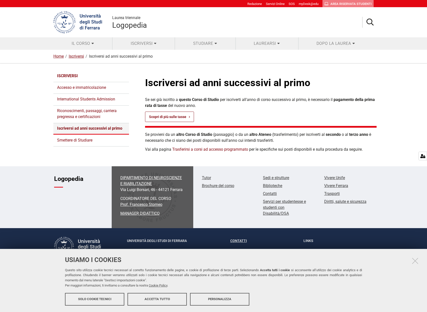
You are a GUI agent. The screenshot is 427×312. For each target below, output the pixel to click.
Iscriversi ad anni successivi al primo (89, 128)
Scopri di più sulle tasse (167, 117)
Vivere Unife (334, 177)
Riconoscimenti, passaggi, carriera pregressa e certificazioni (87, 113)
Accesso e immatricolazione (81, 87)
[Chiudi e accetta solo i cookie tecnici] (415, 261)
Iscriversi (76, 56)
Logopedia (129, 22)
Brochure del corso (218, 185)
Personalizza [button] (219, 299)
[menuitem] (82, 43)
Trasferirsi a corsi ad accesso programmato (210, 149)
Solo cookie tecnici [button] (94, 299)
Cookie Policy (158, 285)
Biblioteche (272, 185)
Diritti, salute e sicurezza (345, 201)
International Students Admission (86, 99)
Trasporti (332, 193)
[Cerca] (368, 22)
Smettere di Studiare (74, 140)
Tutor (206, 177)
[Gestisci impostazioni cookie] (422, 156)
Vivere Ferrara (336, 185)
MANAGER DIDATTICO (140, 213)
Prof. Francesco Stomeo (141, 204)
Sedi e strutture (276, 177)
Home (58, 56)
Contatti (270, 193)
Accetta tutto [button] (157, 299)
